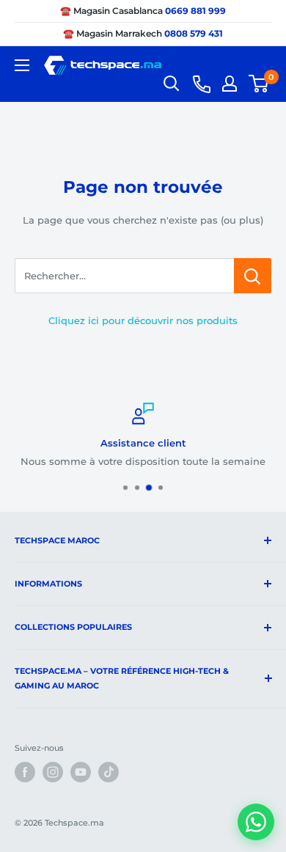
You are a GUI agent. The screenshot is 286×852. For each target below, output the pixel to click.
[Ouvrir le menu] (22, 65)
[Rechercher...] (252, 275)
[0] (259, 83)
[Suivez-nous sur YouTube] (80, 772)
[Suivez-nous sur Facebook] (25, 772)
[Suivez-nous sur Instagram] (53, 772)
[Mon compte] (229, 84)
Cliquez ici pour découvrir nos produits (143, 320)
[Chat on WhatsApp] (256, 822)
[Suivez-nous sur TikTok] (108, 772)
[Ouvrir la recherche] (172, 84)
